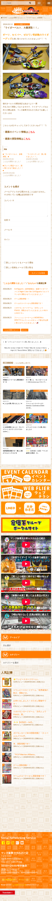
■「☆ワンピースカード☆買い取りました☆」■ (23, 342)
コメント (9, 200)
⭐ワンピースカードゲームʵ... (26, 679)
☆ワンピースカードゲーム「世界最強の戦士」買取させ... (30, 691)
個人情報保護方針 (9, 880)
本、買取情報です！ (22, 743)
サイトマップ (24, 880)
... (21, 890)
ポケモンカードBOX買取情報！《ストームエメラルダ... (30, 734)
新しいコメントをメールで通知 (19, 262)
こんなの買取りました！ (14, 283)
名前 (7, 220)
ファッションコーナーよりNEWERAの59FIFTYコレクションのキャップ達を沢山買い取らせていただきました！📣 (31, 320)
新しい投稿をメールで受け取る (19, 267)
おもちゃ (32, 283)
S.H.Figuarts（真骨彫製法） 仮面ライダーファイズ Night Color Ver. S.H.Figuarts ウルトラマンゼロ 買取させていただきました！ (31, 291)
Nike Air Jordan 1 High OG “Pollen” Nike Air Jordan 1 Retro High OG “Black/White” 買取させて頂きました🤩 (25, 349)
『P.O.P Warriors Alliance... (24, 754)
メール (8, 229)
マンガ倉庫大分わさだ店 (18, 884)
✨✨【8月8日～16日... (23, 722)
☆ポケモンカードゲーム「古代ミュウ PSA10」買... (29, 712)
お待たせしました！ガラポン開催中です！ (29, 702)
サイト (7, 239)
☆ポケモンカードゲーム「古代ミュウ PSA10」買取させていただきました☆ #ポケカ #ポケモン (31, 310)
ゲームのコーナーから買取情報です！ (28, 303)
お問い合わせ (39, 3)
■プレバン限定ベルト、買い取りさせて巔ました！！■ (13, 168)
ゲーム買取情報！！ (22, 299)
